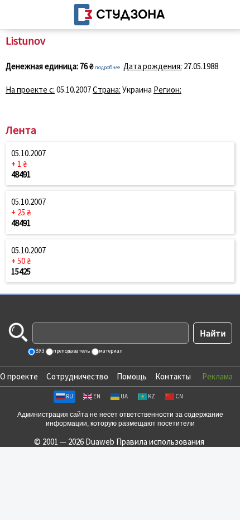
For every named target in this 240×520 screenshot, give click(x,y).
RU (69, 396)
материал (110, 350)
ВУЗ (39, 350)
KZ (151, 396)
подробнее (107, 67)
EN (96, 396)
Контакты (173, 376)
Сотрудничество (77, 376)
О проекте (19, 376)
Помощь (132, 376)
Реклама (217, 376)
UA (124, 396)
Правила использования (160, 441)
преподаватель (71, 350)
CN (179, 396)
